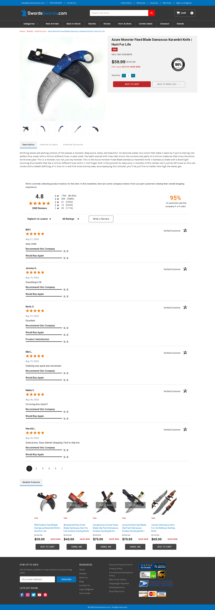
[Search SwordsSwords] (151, 13)
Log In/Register (86, 589)
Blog (81, 581)
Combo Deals (145, 23)
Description (28, 144)
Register (188, 3)
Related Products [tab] (31, 482)
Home (82, 569)
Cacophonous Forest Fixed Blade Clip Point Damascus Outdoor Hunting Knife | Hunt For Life (105, 529)
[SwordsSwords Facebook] (22, 595)
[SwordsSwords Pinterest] (45, 595)
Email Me (76, 546)
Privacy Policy (115, 568)
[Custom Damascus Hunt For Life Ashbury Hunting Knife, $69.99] (164, 502)
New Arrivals (52, 23)
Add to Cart (47, 546)
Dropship (154, 3)
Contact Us (71, 3)
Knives (107, 23)
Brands (180, 23)
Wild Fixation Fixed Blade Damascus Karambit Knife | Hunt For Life (47, 528)
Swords (92, 23)
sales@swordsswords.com (33, 3)
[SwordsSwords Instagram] (27, 595)
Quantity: (116, 75)
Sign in (179, 3)
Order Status (126, 3)
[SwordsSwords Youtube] (39, 595)
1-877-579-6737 (55, 3)
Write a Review (101, 218)
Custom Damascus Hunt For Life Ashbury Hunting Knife (163, 528)
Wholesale (141, 3)
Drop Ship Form (116, 591)
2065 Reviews (42, 208)
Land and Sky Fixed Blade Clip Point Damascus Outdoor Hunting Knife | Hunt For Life (134, 529)
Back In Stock (74, 23)
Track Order (84, 593)
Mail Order (167, 3)
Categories (29, 23)
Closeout (164, 23)
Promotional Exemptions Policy (121, 574)
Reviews (83, 573)
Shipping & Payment (119, 583)
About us (83, 577)
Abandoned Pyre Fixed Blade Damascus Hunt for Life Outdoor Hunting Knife (76, 528)
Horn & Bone (124, 23)
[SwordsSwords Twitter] (33, 595)
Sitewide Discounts (73, 144)
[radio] (65, 196)
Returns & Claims (117, 579)
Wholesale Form (117, 587)
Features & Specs (49, 144)
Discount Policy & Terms (121, 564)
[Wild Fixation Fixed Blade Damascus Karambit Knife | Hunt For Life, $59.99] (47, 502)
